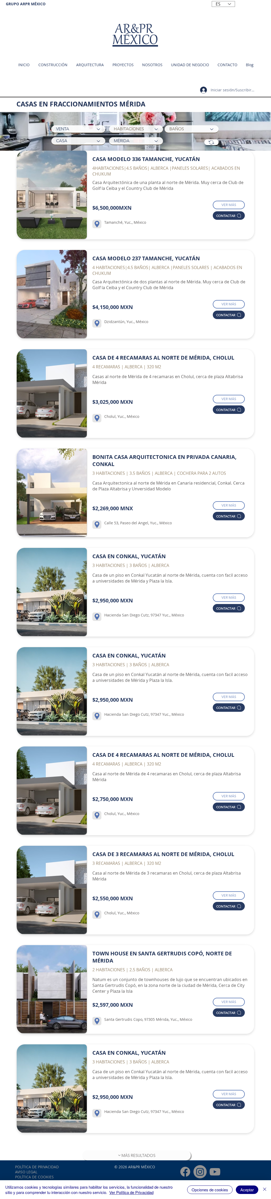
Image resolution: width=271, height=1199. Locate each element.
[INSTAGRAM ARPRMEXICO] (200, 1171)
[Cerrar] (264, 1189)
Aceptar (247, 1189)
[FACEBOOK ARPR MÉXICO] (185, 1171)
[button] (189, 65)
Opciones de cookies (210, 1189)
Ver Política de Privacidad (131, 1192)
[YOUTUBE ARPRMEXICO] (215, 1171)
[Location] (96, 224)
